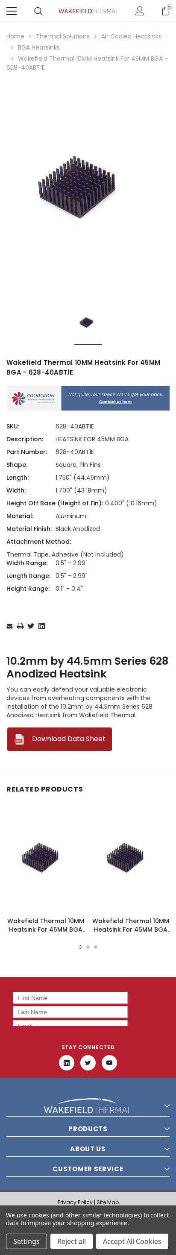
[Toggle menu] (11, 11)
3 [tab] (95, 947)
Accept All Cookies (132, 1241)
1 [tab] (80, 947)
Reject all (71, 1241)
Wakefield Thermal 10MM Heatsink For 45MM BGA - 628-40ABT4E (130, 929)
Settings (26, 1241)
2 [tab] (88, 947)
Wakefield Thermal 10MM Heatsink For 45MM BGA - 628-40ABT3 (45, 929)
